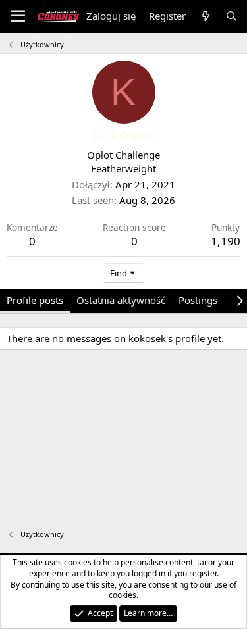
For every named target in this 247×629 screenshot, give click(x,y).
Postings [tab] (197, 300)
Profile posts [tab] (35, 300)
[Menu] (18, 16)
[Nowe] (205, 16)
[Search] (231, 16)
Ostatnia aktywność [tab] (120, 300)
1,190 (225, 241)
